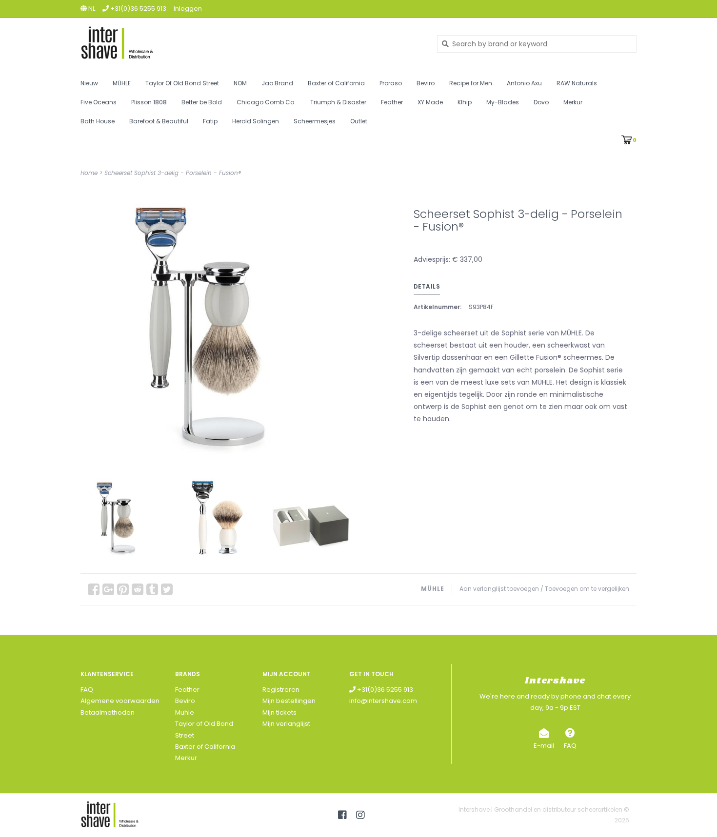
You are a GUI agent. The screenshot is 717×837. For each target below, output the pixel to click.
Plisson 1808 (149, 102)
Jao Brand (277, 83)
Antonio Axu (524, 83)
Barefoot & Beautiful (158, 121)
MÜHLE (122, 83)
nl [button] (91, 8)
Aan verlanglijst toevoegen (499, 588)
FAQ (86, 689)
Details (427, 286)
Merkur (572, 102)
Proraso (390, 83)
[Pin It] (123, 589)
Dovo (541, 102)
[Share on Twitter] (167, 589)
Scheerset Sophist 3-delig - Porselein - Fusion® (172, 173)
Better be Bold (201, 102)
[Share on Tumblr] (152, 589)
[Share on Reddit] (137, 589)
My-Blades (502, 102)
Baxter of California (336, 83)
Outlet (358, 121)
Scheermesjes (315, 121)
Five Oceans (98, 102)
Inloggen (188, 8)
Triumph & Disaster (338, 102)
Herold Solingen (255, 121)
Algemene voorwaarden (119, 700)
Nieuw (89, 83)
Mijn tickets (279, 712)
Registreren (280, 689)
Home (89, 173)
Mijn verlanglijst (286, 723)
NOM (240, 83)
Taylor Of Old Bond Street (182, 83)
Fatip (210, 121)
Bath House (97, 121)
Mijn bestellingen (289, 700)
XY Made (430, 102)
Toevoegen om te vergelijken (587, 588)
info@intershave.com (383, 700)
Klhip (465, 102)
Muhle (184, 712)
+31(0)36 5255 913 (384, 689)
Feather (392, 102)
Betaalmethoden (107, 712)
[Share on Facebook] (94, 589)
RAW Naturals (577, 83)
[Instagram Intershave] (360, 815)
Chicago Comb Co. (266, 102)
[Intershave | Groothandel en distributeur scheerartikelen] (251, 43)
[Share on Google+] (108, 589)
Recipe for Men (470, 83)
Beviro (426, 83)
